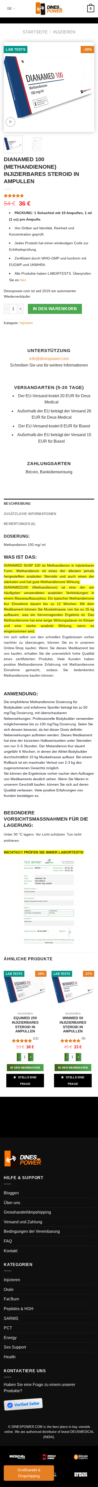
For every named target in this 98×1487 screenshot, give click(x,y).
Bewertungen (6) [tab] (19, 524)
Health (10, 1357)
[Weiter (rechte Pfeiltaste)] (19, 1123)
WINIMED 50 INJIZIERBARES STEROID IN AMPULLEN (73, 1024)
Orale (9, 1289)
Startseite (35, 32)
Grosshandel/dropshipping (27, 1212)
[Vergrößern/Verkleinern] (19, 1102)
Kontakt (10, 1251)
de (9, 8)
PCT (8, 1328)
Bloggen (11, 1193)
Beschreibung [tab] (17, 503)
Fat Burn (11, 1299)
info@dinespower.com (49, 359)
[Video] (10, 122)
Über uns (12, 1203)
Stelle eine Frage (27, 1080)
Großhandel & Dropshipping (29, 1473)
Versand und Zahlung (23, 1222)
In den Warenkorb (55, 309)
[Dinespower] (49, 8)
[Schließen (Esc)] (5, 1102)
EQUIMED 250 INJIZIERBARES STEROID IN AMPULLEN (25, 1024)
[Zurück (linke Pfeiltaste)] (5, 1123)
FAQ (8, 1241)
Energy (10, 1338)
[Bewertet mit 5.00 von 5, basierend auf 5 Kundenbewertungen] (49, 196)
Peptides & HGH (18, 1309)
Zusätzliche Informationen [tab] (30, 514)
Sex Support (15, 1347)
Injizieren (64, 32)
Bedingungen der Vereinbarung (32, 1231)
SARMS (11, 1318)
